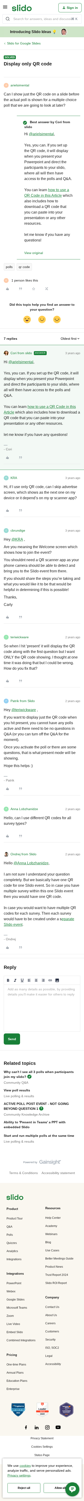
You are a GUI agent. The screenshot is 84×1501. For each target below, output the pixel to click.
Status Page (42, 1455)
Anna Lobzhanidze (24, 809)
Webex (11, 1291)
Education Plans (17, 1380)
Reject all (24, 1488)
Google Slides (15, 1299)
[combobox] (42, 19)
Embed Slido (15, 1332)
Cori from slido (21, 353)
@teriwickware (23, 710)
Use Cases (52, 1250)
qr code (24, 267)
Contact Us (52, 1307)
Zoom (10, 1316)
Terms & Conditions (23, 1173)
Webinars (51, 1234)
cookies (25, 1465)
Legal (48, 1356)
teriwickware (19, 637)
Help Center (53, 1217)
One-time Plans (16, 1364)
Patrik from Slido (22, 701)
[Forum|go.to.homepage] (22, 7)
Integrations (14, 1259)
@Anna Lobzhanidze (31, 863)
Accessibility (53, 1364)
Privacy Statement (42, 1438)
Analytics (12, 1251)
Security (50, 1339)
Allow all (60, 1488)
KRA (13, 478)
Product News (54, 1266)
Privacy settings (19, 1475)
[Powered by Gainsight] (42, 1163)
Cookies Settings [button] (42, 1446)
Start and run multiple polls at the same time (39, 1136)
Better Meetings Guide (59, 1258)
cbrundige (17, 530)
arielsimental (19, 85)
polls (9, 267)
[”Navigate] (15, 1198)
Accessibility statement (58, 1173)
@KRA (17, 539)
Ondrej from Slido (23, 854)
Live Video (13, 1324)
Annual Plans (15, 1372)
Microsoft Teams (17, 1307)
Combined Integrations (21, 1340)
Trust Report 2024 (56, 1275)
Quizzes (12, 1243)
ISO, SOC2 (52, 1347)
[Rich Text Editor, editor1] (42, 1008)
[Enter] (7, 19)
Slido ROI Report (56, 1283)
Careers (50, 1323)
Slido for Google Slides (24, 43)
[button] (5, 8)
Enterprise (13, 1389)
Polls (10, 1234)
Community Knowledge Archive (26, 1114)
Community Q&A (16, 1082)
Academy (51, 1226)
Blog (48, 1242)
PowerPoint (14, 1283)
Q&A (9, 1226)
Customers (52, 1331)
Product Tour (15, 1218)
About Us (51, 1315)
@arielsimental (41, 134)
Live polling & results (19, 1096)
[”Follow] (26, 1430)
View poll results (17, 1090)
